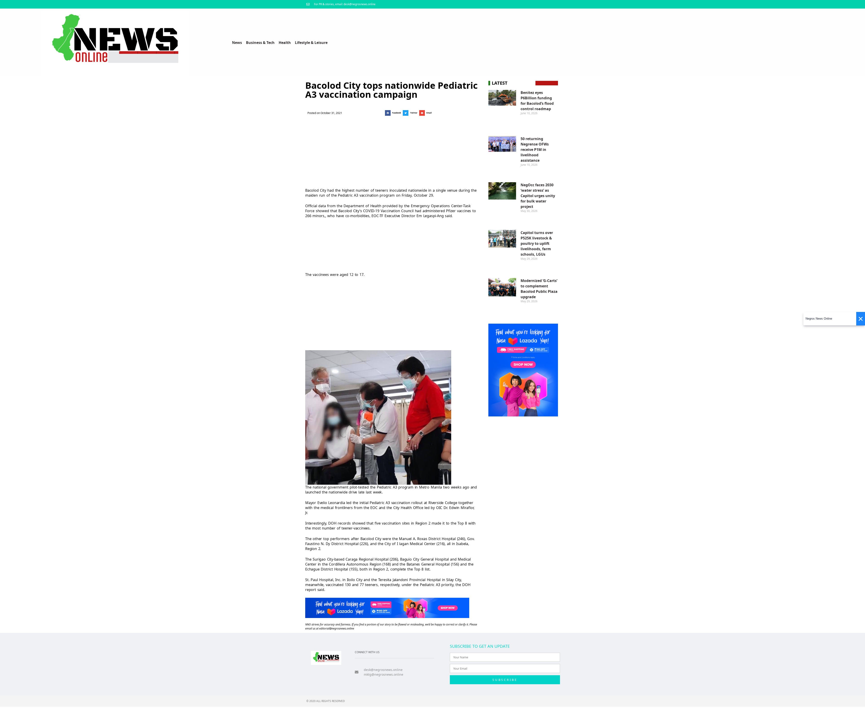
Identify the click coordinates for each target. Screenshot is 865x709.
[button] (394, 113)
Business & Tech (260, 42)
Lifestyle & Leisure (311, 42)
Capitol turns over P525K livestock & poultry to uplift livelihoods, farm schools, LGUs (537, 243)
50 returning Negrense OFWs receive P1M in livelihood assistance (535, 149)
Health (285, 42)
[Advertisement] (391, 150)
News (237, 42)
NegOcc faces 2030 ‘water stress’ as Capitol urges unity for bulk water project (538, 195)
